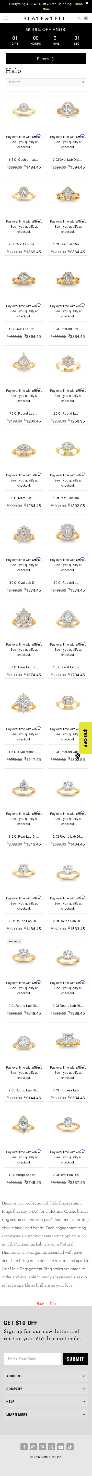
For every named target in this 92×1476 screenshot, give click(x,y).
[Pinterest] (42, 1446)
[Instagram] (33, 1446)
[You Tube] (60, 1446)
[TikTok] (70, 1446)
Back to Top (46, 1303)
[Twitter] (51, 1446)
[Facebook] (24, 1446)
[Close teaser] (77, 755)
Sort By (14, 82)
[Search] (79, 18)
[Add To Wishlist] (24, 174)
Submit (75, 1359)
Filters (43, 58)
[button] (85, 738)
